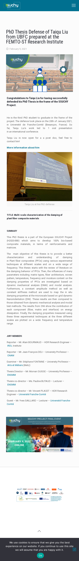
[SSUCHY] (12, 5)
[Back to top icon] (39, 531)
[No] (74, 549)
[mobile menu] (74, 5)
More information (23, 147)
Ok (40, 555)
